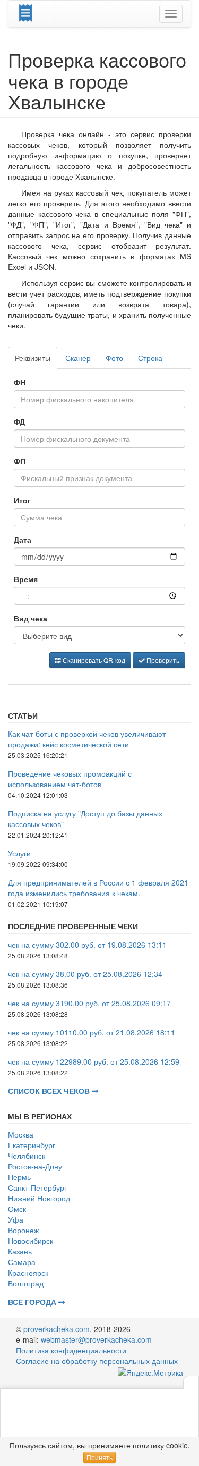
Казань (20, 1251)
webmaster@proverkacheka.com (96, 1339)
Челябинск (26, 1155)
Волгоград (26, 1283)
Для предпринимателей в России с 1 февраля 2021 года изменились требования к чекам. (98, 887)
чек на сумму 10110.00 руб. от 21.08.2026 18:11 (91, 1032)
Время (26, 579)
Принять (99, 1457)
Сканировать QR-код (93, 659)
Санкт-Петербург (37, 1187)
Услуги (19, 853)
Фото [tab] (114, 357)
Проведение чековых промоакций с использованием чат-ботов (70, 778)
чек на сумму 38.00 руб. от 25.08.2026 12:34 (85, 973)
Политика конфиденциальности (71, 1350)
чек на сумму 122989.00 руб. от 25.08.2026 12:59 (93, 1061)
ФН (19, 382)
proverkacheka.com (56, 1329)
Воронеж (23, 1230)
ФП (19, 461)
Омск (17, 1208)
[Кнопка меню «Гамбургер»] (171, 14)
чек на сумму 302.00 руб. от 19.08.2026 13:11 (87, 944)
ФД (19, 421)
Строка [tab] (150, 357)
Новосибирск (30, 1240)
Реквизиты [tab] (32, 357)
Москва (20, 1134)
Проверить (162, 659)
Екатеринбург (31, 1145)
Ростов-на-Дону (35, 1166)
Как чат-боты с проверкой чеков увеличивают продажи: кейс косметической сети (87, 738)
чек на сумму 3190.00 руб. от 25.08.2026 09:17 (89, 1003)
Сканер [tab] (78, 357)
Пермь (19, 1177)
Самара (22, 1262)
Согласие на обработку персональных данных (97, 1360)
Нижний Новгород (39, 1198)
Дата (22, 539)
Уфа (15, 1219)
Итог (22, 500)
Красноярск (28, 1272)
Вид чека (30, 618)
